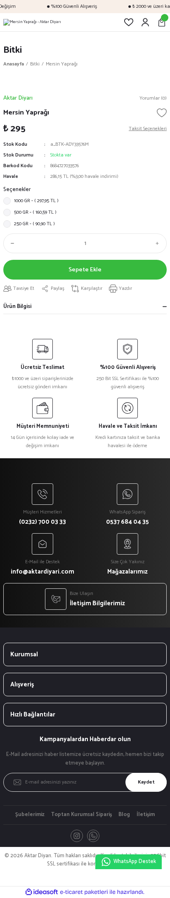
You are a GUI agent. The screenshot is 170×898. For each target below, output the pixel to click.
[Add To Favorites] (162, 113)
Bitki (12, 50)
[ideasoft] (41, 892)
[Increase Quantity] (159, 243)
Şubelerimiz (30, 815)
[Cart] (162, 22)
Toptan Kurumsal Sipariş (81, 815)
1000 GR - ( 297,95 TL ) (36, 201)
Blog (124, 815)
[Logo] (32, 22)
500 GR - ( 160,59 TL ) (35, 212)
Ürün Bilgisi (17, 306)
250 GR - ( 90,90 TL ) (34, 224)
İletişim (146, 815)
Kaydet (146, 782)
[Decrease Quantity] (10, 243)
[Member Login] (145, 22)
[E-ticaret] (84, 892)
